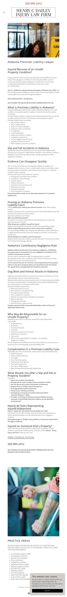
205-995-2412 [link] (33, 3)
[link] (33, 16)
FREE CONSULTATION (21, 437)
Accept (47, 590)
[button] (7, 12)
